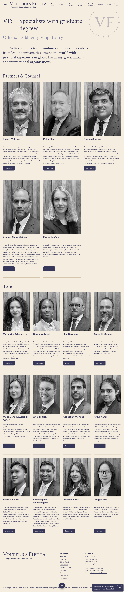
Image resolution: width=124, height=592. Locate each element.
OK (119, 588)
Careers (100, 5)
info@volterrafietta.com (98, 573)
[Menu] (5, 4)
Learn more (9, 168)
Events (108, 5)
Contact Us (116, 5)
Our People (80, 5)
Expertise (61, 5)
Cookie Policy (110, 589)
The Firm (52, 5)
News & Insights (90, 5)
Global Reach (71, 5)
